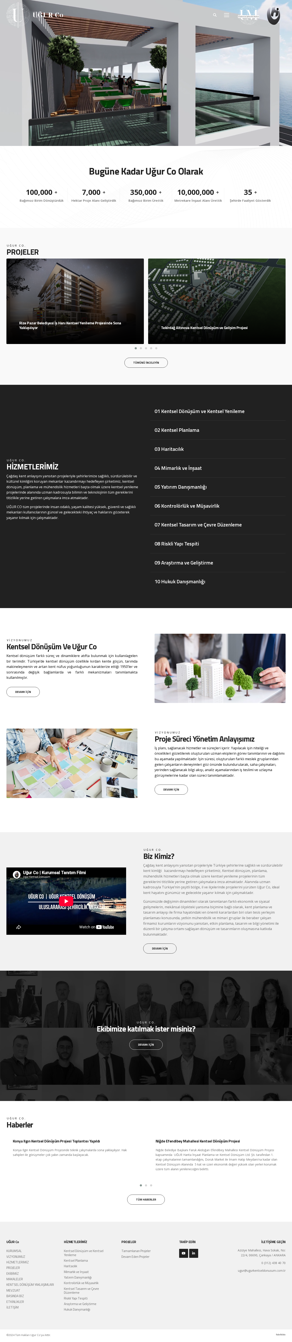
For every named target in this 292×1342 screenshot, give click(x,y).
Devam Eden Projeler (135, 1256)
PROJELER (13, 1267)
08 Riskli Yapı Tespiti (177, 543)
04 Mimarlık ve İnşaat (178, 468)
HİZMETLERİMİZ (32, 466)
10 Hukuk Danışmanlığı (180, 581)
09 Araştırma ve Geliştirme (184, 562)
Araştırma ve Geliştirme (80, 1303)
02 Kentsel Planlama (177, 430)
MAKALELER (14, 1279)
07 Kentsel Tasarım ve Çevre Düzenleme (198, 524)
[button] (135, 348)
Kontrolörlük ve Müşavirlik (81, 1282)
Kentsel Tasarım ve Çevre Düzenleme (81, 1290)
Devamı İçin (23, 692)
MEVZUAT (13, 1290)
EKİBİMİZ (12, 1273)
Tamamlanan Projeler (136, 1250)
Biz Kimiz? (158, 856)
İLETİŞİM (12, 1307)
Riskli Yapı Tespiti (76, 1298)
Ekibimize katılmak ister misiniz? (146, 1029)
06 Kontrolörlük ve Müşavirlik (187, 506)
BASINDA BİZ (15, 1295)
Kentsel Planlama (76, 1260)
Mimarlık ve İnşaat (76, 1271)
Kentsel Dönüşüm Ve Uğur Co (51, 646)
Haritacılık (70, 1266)
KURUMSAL (14, 1250)
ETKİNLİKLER (15, 1301)
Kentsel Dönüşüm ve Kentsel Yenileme (83, 1252)
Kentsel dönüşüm (236, 870)
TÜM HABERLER (146, 1199)
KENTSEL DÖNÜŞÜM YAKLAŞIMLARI (30, 1284)
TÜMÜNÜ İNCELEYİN (146, 362)
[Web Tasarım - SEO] (281, 1335)
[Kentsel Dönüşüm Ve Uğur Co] (220, 635)
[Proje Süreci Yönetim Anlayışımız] (71, 730)
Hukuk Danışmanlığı (77, 1309)
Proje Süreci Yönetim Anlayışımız (204, 739)
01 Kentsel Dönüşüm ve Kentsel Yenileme (200, 411)
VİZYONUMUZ (15, 1256)
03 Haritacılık (169, 449)
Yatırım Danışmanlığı (78, 1277)
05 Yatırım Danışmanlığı (181, 487)
